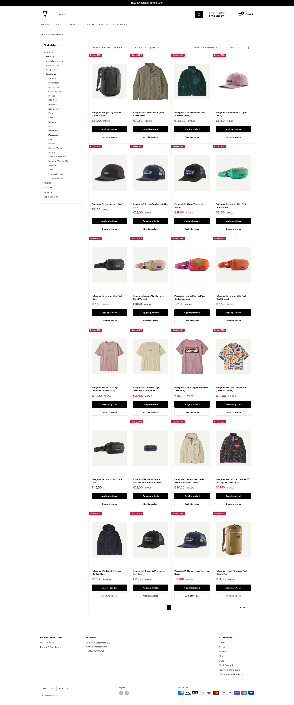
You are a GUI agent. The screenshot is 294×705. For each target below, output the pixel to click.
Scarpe (49, 69)
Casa (101, 24)
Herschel (52, 104)
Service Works (55, 148)
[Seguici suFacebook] (121, 693)
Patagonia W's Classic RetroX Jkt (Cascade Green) (189, 114)
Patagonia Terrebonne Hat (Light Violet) (231, 114)
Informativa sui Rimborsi (231, 674)
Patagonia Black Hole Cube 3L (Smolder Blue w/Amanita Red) (147, 481)
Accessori (51, 65)
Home (42, 34)
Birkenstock (53, 82)
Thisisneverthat (55, 178)
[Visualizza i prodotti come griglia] (243, 47)
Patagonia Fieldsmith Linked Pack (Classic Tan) (231, 572)
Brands (49, 74)
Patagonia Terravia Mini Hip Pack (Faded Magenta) (189, 297)
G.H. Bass (52, 100)
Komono (52, 122)
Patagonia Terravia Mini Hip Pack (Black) (107, 297)
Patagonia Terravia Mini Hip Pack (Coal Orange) (231, 297)
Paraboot (52, 130)
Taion (51, 169)
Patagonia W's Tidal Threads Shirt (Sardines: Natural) (231, 389)
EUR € (60, 688)
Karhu (51, 113)
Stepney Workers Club (58, 161)
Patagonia (53, 135)
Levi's (50, 126)
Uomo (43, 24)
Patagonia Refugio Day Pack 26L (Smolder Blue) (107, 114)
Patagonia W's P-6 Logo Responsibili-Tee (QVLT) (191, 389)
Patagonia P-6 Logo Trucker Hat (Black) (189, 205)
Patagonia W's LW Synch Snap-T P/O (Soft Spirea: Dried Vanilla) (233, 481)
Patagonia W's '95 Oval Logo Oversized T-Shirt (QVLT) (105, 389)
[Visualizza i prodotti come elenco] (248, 47)
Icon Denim (53, 109)
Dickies (51, 96)
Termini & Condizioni (50, 647)
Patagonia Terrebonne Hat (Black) (107, 204)
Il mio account (217, 15)
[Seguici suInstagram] (127, 693)
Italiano (44, 688)
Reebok (51, 143)
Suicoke (52, 165)
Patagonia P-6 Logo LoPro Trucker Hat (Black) (149, 572)
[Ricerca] (199, 14)
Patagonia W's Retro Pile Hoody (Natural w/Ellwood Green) (189, 481)
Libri (88, 24)
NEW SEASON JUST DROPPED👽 (147, 3)
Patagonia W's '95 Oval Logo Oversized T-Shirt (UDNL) (146, 389)
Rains (50, 139)
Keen (50, 117)
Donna (58, 24)
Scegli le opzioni (150, 129)
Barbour (52, 78)
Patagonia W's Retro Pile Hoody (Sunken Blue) (106, 572)
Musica (73, 24)
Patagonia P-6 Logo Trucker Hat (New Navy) (150, 205)
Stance (51, 152)
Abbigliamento (53, 61)
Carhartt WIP (54, 87)
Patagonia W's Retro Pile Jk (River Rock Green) (148, 114)
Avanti (243, 607)
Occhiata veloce (109, 137)
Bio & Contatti (120, 24)
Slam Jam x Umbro (57, 156)
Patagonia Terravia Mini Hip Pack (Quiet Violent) (148, 297)
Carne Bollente (55, 91)
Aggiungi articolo (109, 129)
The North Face (55, 174)
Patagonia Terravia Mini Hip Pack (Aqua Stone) (231, 205)
